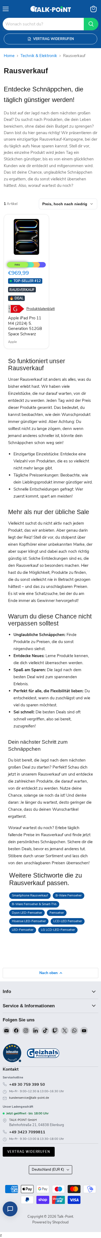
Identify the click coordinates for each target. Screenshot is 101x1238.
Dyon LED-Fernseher (27, 913)
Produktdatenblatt (40, 309)
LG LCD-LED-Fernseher (58, 930)
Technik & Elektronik (38, 56)
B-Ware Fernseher (68, 895)
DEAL (16, 298)
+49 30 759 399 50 (27, 1084)
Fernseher (57, 913)
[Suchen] (91, 24)
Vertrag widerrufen (28, 1152)
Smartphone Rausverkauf (30, 895)
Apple (12, 342)
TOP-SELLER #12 (27, 281)
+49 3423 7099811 (27, 1132)
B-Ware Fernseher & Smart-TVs (34, 904)
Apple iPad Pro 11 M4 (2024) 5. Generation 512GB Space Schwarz (25, 326)
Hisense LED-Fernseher (29, 921)
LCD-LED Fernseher (67, 921)
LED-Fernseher (22, 930)
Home (9, 56)
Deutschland (48, 1169)
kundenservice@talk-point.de (29, 1098)
